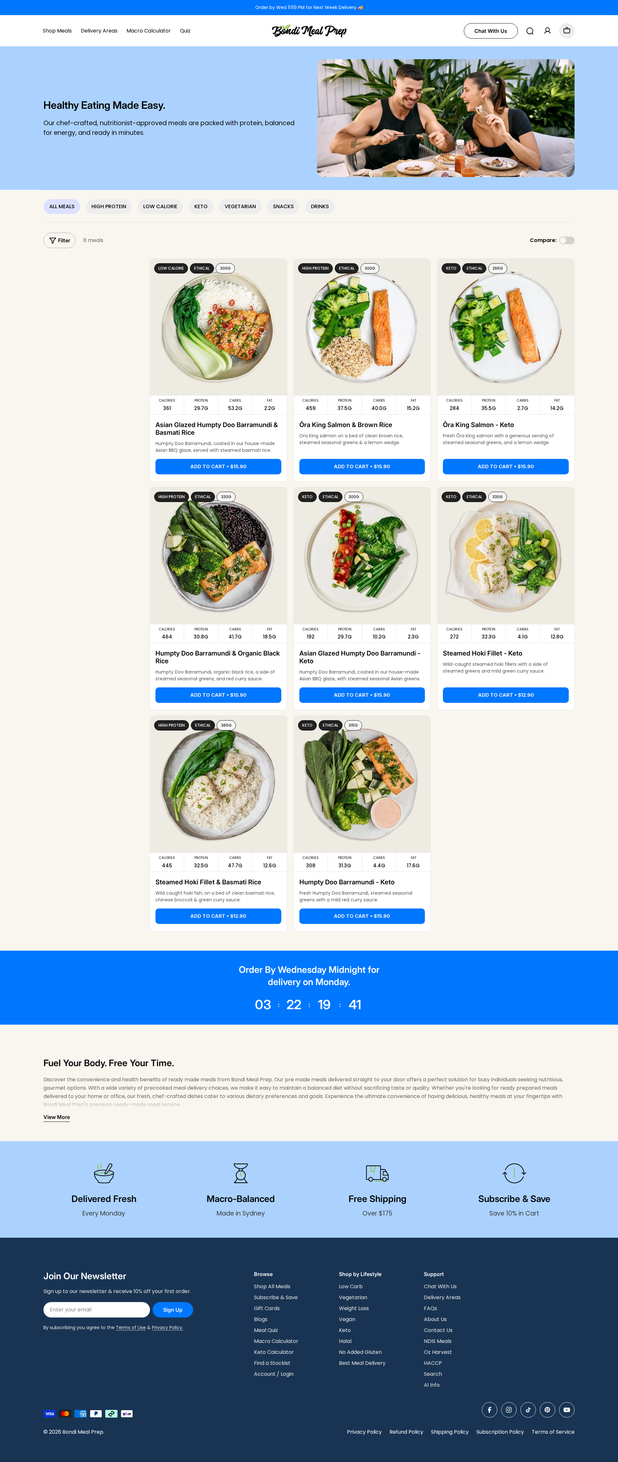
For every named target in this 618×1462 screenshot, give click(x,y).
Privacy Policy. (167, 1327)
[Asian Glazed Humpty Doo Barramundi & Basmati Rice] (218, 327)
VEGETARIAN (240, 206)
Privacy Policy (364, 1432)
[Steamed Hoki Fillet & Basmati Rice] (218, 784)
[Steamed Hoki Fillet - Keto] (505, 555)
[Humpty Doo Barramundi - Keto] (362, 784)
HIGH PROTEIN (108, 206)
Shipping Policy (450, 1432)
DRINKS (320, 206)
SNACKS (283, 206)
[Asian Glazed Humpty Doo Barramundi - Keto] (362, 555)
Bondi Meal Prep (82, 1432)
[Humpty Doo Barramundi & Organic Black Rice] (218, 555)
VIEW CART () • (518, 1448)
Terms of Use (131, 1327)
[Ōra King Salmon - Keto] (505, 327)
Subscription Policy (500, 1432)
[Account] (547, 30)
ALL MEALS (62, 206)
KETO (201, 206)
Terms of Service (553, 1432)
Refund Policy (406, 1432)
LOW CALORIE (160, 206)
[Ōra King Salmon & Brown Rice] (362, 327)
